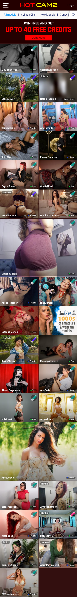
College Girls (28, 14)
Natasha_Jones (9, 332)
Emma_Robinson (49, 157)
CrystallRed (46, 186)
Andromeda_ (47, 128)
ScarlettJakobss (49, 70)
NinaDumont (46, 303)
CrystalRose (8, 186)
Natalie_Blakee (48, 99)
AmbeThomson (48, 507)
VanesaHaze (8, 128)
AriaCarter (45, 390)
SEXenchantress (10, 594)
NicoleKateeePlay (49, 215)
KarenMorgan (8, 361)
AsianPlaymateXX (49, 565)
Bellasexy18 (46, 536)
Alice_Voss (7, 477)
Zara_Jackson (8, 507)
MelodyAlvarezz (49, 361)
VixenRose (7, 536)
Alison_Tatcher (9, 303)
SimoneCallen (9, 273)
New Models (48, 14)
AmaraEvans (46, 419)
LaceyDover (8, 99)
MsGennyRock (9, 70)
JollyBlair (6, 157)
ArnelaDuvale (8, 215)
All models (10, 14)
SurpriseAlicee (9, 565)
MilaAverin (7, 419)
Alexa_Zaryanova (10, 390)
